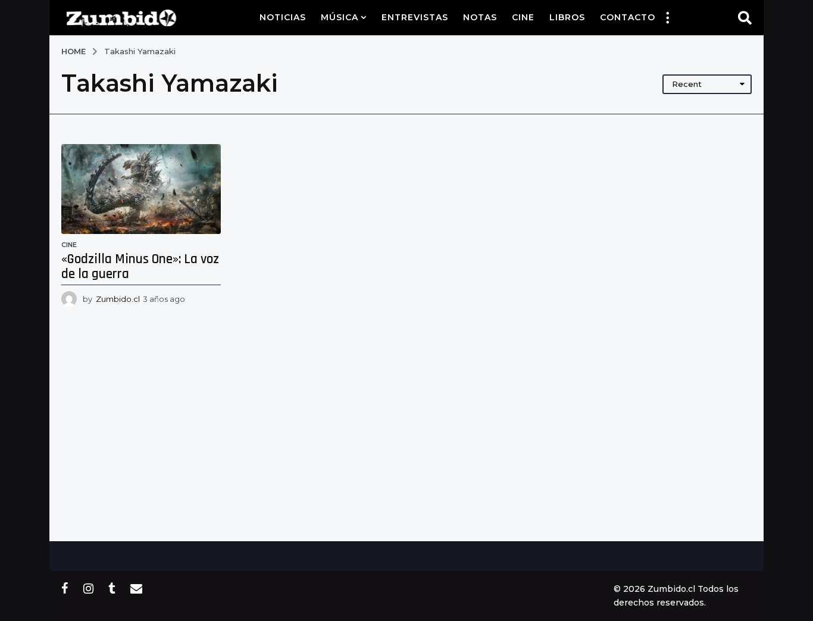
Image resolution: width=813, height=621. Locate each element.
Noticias (282, 17)
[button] (667, 17)
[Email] (136, 588)
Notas (480, 17)
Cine (523, 17)
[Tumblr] (111, 588)
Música (339, 17)
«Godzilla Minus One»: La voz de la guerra (140, 267)
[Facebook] (64, 588)
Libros (567, 17)
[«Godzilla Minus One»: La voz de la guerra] (141, 189)
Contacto (627, 17)
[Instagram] (88, 588)
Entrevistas (415, 17)
